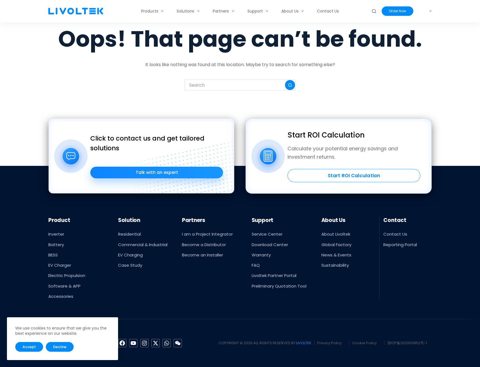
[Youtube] (133, 343)
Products (149, 11)
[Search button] (290, 85)
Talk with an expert (157, 172)
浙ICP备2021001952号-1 (407, 343)
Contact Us (328, 11)
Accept (29, 346)
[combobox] (235, 85)
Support (255, 11)
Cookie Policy (364, 343)
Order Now (397, 11)
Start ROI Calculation (354, 175)
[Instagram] (144, 343)
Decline (59, 346)
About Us (290, 11)
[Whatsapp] (166, 343)
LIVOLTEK (303, 343)
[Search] (374, 11)
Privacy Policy (329, 343)
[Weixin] (178, 343)
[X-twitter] (155, 343)
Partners (221, 11)
